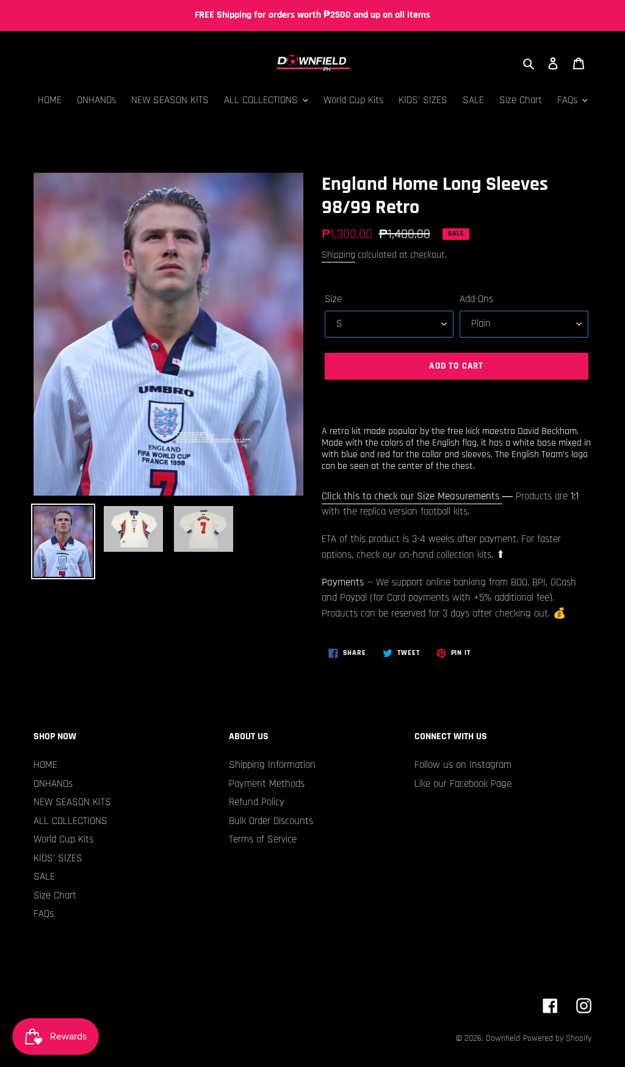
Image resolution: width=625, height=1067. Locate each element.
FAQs (44, 914)
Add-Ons (476, 299)
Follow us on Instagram (462, 765)
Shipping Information (272, 765)
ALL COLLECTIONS (70, 821)
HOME (45, 765)
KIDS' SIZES (58, 858)
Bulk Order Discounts (271, 821)
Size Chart (55, 895)
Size (333, 299)
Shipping (338, 254)
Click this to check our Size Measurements (412, 496)
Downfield (503, 1038)
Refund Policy (256, 802)
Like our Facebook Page (462, 783)
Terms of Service (263, 839)
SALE (44, 876)
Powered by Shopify (557, 1038)
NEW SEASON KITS (72, 802)
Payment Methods (267, 783)
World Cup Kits (63, 839)
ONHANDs (53, 783)
